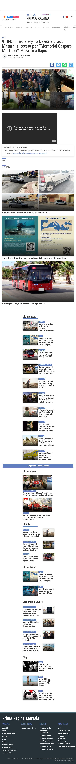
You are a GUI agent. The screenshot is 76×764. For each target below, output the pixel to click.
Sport (37, 28)
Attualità (9, 28)
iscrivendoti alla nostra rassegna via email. (29, 153)
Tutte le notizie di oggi (9, 750)
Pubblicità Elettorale (64, 744)
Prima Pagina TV (7, 747)
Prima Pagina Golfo (45, 735)
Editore (60, 728)
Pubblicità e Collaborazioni (62, 737)
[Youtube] (66, 16)
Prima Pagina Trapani (46, 749)
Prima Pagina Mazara (45, 741)
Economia (56, 28)
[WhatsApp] (64, 65)
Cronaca (19, 28)
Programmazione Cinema (28, 728)
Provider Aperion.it (63, 733)
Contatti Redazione (64, 731)
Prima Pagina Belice (45, 728)
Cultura (46, 28)
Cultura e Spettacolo (8, 733)
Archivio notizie (6, 753)
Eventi (4, 739)
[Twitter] (58, 65)
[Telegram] (71, 65)
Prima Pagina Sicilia (45, 746)
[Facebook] (63, 16)
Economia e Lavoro (7, 745)
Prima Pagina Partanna (46, 744)
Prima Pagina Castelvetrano (43, 731)
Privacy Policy (62, 741)
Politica (29, 28)
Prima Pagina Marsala (46, 738)
